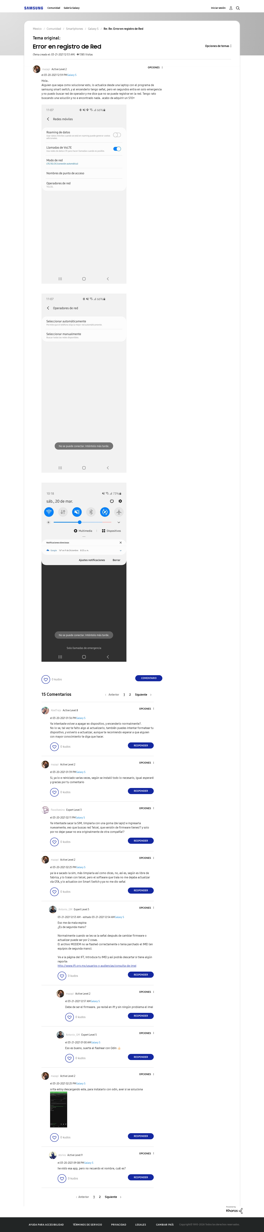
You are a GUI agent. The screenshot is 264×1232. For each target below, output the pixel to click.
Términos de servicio (87, 1224)
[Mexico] (33, 8)
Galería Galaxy (72, 8)
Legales (140, 1224)
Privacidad (118, 1224)
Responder (141, 745)
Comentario (149, 678)
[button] (156, 67)
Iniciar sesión (218, 8)
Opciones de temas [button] (217, 46)
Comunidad (53, 8)
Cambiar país (165, 1224)
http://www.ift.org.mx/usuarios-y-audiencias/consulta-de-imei (97, 965)
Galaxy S (72, 75)
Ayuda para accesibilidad (46, 1224)
